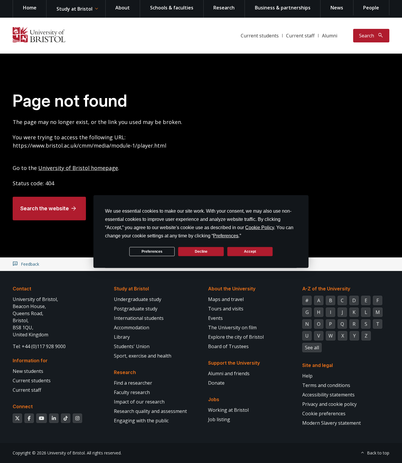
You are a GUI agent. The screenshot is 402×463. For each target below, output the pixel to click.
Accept (250, 251)
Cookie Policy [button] (259, 227)
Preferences (152, 251)
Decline (201, 251)
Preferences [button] (225, 235)
